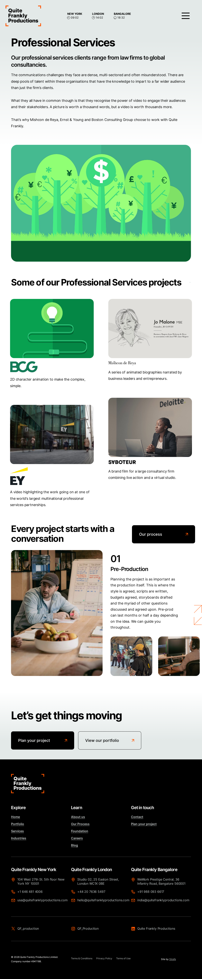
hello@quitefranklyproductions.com (102, 900)
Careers (77, 838)
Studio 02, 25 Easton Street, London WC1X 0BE (98, 881)
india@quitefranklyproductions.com (162, 900)
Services (17, 831)
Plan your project (144, 824)
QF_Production (88, 928)
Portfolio (17, 824)
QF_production (28, 928)
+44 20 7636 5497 (91, 892)
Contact (137, 817)
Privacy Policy (104, 958)
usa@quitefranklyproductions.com (42, 900)
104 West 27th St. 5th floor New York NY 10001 (40, 881)
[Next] (198, 607)
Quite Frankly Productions (156, 928)
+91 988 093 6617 (150, 892)
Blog (74, 845)
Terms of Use (123, 958)
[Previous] (198, 619)
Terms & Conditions (81, 958)
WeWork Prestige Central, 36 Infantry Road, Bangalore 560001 (161, 881)
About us (78, 817)
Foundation (79, 831)
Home (15, 817)
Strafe (172, 959)
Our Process (80, 824)
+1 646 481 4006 (30, 892)
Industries (18, 838)
